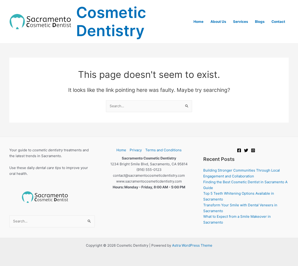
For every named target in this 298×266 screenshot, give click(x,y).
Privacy (136, 150)
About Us (218, 21)
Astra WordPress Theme (192, 245)
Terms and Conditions (163, 150)
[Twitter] (246, 150)
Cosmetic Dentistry (111, 21)
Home (198, 21)
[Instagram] (253, 150)
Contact (278, 21)
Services (240, 21)
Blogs (259, 21)
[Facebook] (239, 150)
